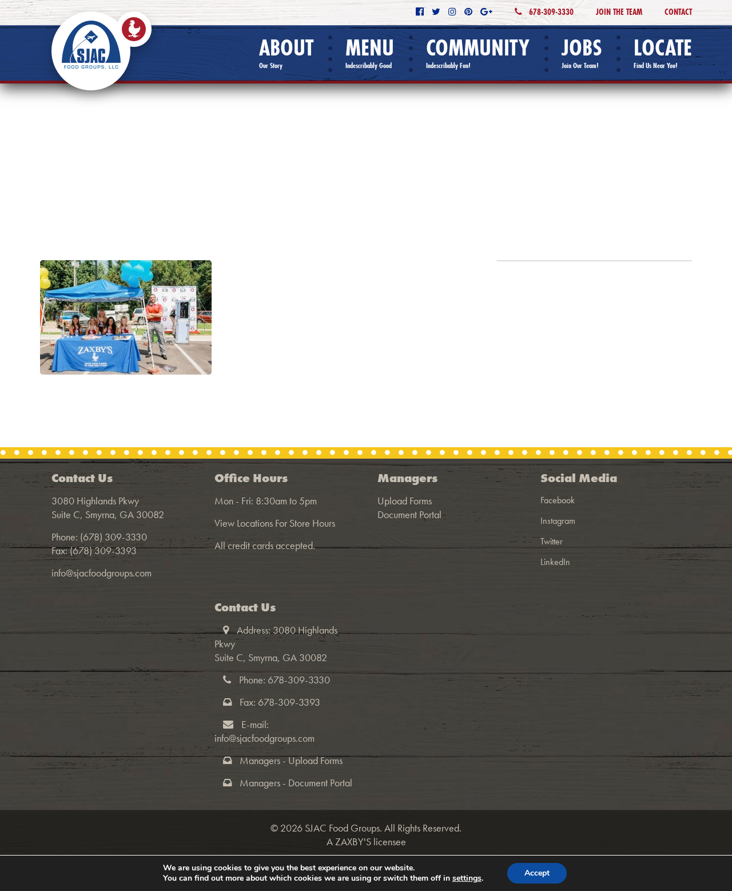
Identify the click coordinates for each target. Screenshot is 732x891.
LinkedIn (555, 562)
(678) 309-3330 (113, 536)
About (286, 52)
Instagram (557, 521)
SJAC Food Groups (342, 827)
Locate (663, 52)
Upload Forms (404, 500)
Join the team (619, 12)
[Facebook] (420, 12)
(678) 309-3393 (103, 550)
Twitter (551, 541)
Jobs (582, 52)
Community (478, 52)
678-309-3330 (550, 12)
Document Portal (409, 514)
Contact (678, 12)
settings (467, 878)
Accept (537, 873)
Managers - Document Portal (296, 782)
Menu (369, 52)
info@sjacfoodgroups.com (101, 572)
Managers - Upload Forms (291, 760)
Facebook (557, 500)
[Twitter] (436, 12)
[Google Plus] (486, 12)
